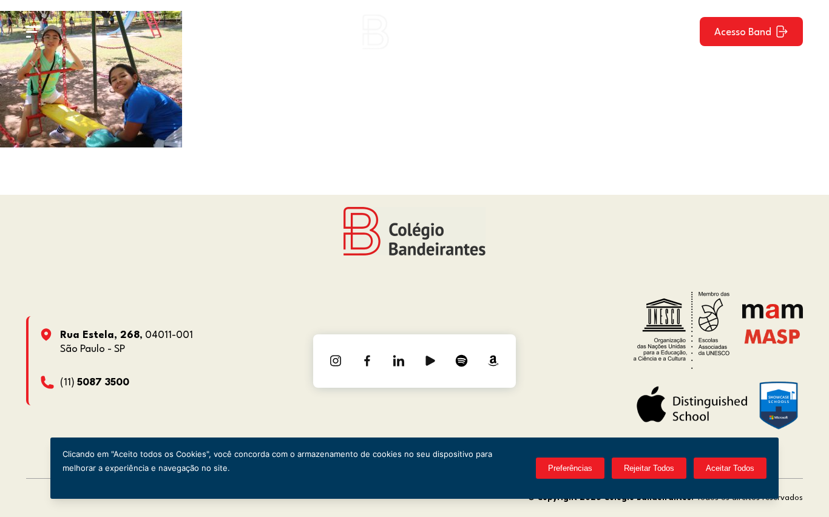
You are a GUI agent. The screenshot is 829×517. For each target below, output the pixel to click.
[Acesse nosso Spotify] (462, 361)
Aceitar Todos (730, 468)
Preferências (570, 468)
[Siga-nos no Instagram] (335, 361)
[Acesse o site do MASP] (772, 336)
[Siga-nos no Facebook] (367, 361)
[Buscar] (679, 31)
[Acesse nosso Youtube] (430, 361)
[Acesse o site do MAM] (772, 316)
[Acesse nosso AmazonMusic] (493, 361)
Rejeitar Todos (649, 468)
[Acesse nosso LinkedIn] (399, 361)
